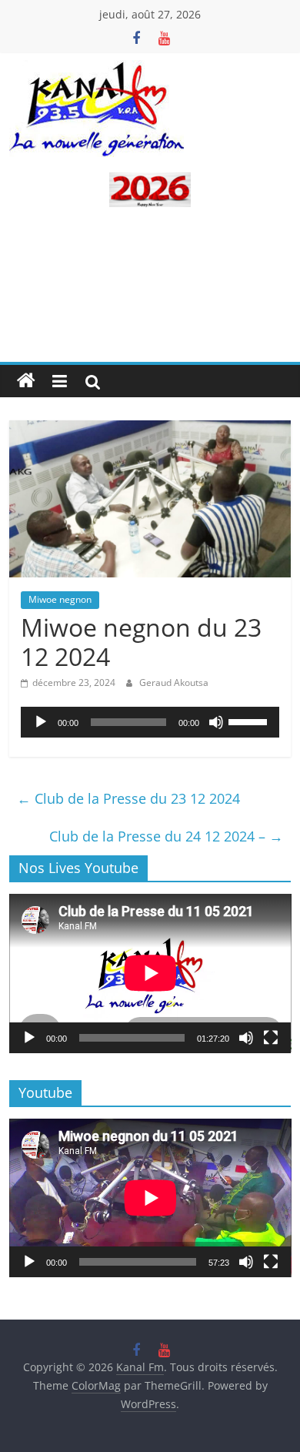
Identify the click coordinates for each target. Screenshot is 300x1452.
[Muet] (216, 722)
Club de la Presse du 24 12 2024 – (166, 836)
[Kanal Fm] (26, 381)
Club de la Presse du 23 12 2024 (128, 798)
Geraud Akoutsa (173, 682)
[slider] (250, 720)
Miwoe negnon (60, 599)
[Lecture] (40, 722)
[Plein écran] (270, 1038)
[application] (150, 722)
